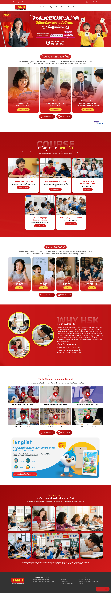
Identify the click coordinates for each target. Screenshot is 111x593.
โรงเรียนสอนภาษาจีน (42, 562)
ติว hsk (85, 562)
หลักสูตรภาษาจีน (53, 7)
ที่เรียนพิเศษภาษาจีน (66, 562)
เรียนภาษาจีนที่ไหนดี (57, 562)
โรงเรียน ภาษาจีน (66, 564)
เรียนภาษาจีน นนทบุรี (47, 564)
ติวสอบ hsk (80, 562)
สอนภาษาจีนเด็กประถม (57, 564)
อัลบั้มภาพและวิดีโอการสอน (67, 583)
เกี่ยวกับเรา (43, 7)
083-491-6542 (50, 581)
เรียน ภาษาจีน (50, 562)
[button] (26, 2)
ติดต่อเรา (92, 7)
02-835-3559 (43, 581)
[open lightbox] (23, 394)
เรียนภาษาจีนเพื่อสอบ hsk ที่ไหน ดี (77, 564)
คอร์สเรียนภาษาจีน (33, 562)
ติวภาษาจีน (26, 562)
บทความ (85, 7)
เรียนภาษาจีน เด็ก (74, 562)
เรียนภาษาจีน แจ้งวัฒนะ (38, 564)
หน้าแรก (34, 7)
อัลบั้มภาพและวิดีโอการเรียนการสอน (70, 7)
